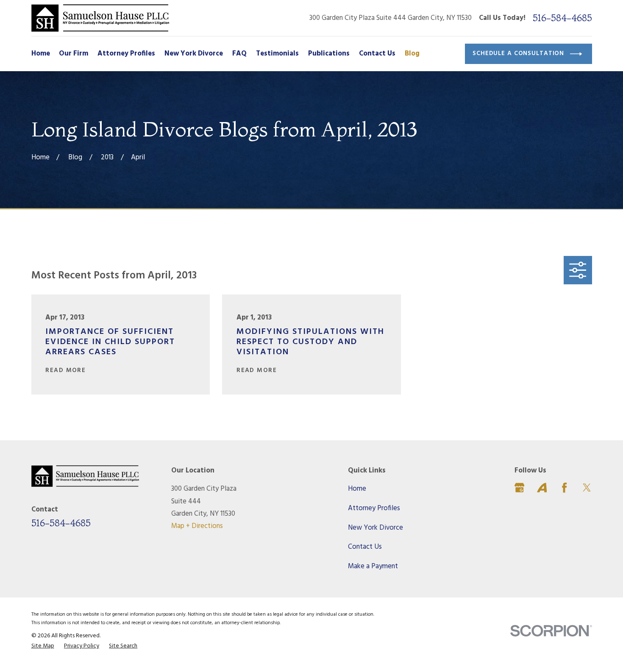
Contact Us (365, 547)
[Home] (100, 18)
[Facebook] (564, 487)
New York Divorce (375, 527)
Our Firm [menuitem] (73, 53)
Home (357, 489)
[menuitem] (42, 646)
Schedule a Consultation (518, 53)
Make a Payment (373, 566)
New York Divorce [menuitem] (193, 53)
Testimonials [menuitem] (277, 53)
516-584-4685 (562, 17)
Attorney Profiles (374, 508)
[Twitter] (587, 487)
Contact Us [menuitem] (377, 53)
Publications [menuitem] (329, 53)
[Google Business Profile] (519, 487)
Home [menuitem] (40, 53)
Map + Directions (197, 526)
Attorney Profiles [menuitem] (126, 53)
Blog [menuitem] (412, 53)
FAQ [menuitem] (239, 53)
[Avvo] (542, 487)
